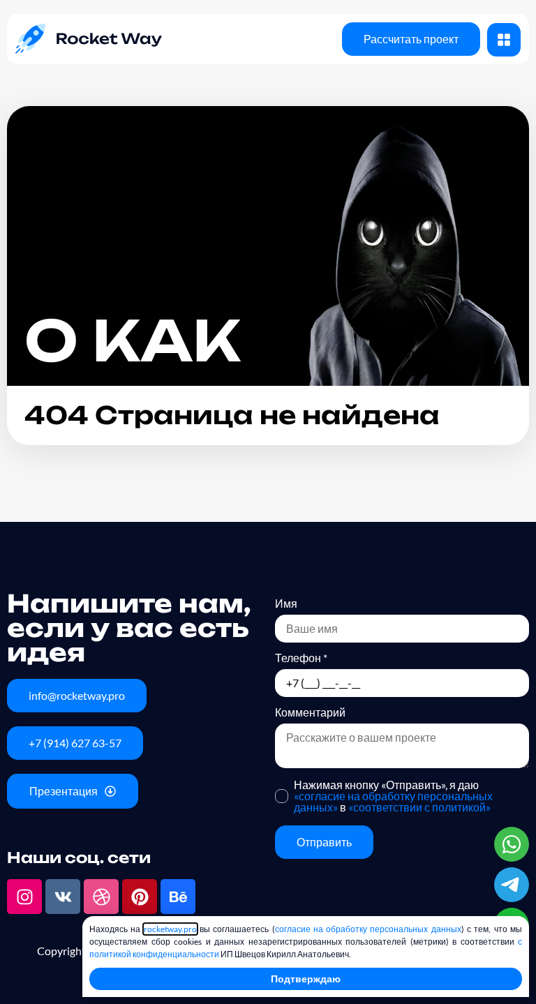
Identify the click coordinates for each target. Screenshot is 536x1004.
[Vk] (62, 896)
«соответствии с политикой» (419, 807)
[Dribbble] (101, 896)
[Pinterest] (139, 896)
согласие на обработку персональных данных (368, 929)
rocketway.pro (170, 929)
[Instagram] (24, 896)
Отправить (324, 841)
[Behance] (178, 896)
